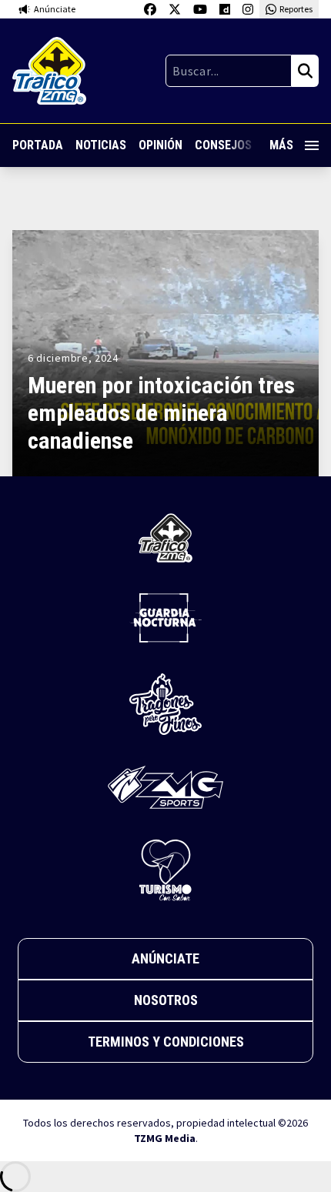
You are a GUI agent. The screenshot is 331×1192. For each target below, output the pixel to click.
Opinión (160, 145)
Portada (37, 145)
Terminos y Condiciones (166, 1041)
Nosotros (166, 1000)
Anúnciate (165, 958)
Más (281, 145)
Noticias (100, 145)
